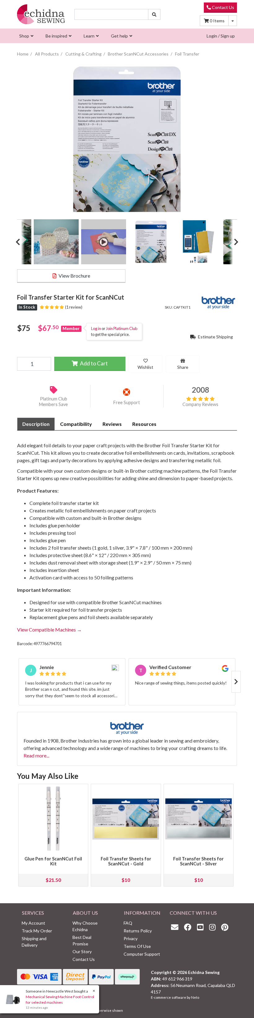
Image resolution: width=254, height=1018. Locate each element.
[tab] (36, 424)
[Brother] (218, 301)
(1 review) (73, 307)
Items (217, 20)
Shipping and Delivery (34, 942)
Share (182, 367)
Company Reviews (200, 404)
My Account (33, 923)
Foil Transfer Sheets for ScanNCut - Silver (198, 861)
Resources (144, 424)
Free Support (126, 402)
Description (36, 424)
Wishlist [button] (145, 367)
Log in (96, 328)
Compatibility (76, 424)
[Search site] (154, 14)
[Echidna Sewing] (41, 14)
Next (234, 241)
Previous (20, 241)
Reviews (112, 424)
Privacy (131, 938)
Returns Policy (138, 930)
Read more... (36, 755)
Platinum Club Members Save (53, 401)
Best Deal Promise (81, 940)
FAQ (128, 923)
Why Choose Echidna (85, 926)
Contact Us (222, 7)
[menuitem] (25, 36)
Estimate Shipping (215, 336)
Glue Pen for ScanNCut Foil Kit (53, 861)
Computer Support (142, 954)
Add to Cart (93, 363)
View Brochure (74, 276)
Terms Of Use (137, 946)
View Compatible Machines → (49, 629)
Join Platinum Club (121, 328)
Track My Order (37, 930)
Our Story (82, 951)
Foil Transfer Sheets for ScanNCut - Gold (126, 861)
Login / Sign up (221, 35)
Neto (195, 997)
